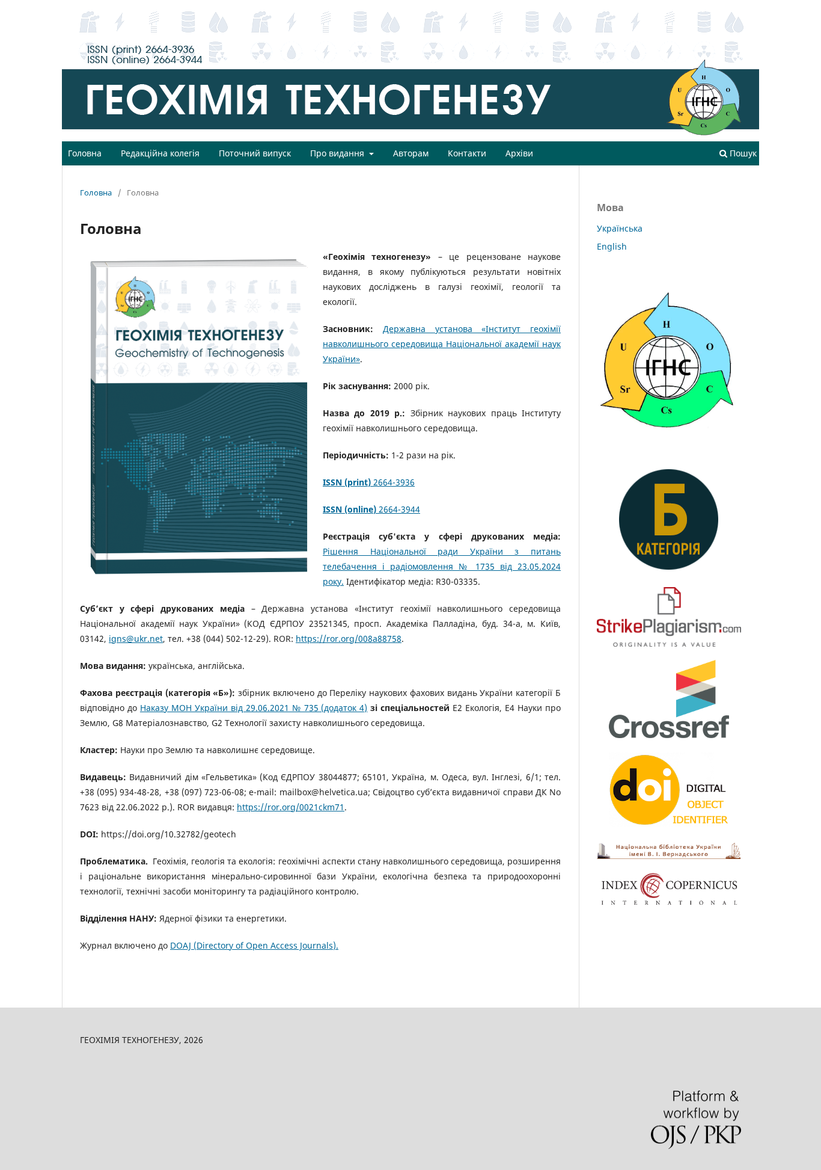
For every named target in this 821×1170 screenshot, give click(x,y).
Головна (85, 153)
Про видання (338, 153)
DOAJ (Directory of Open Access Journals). (254, 945)
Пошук (742, 153)
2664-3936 (369, 482)
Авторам (411, 153)
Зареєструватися (690, 9)
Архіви (519, 153)
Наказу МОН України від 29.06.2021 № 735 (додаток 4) (254, 707)
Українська (619, 228)
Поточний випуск (255, 153)
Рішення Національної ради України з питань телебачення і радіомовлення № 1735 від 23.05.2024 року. (442, 566)
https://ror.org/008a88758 (348, 638)
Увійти (747, 9)
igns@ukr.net (136, 638)
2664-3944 (371, 509)
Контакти (467, 153)
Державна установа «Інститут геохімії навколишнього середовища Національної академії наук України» (442, 344)
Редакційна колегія (160, 153)
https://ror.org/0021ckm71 (290, 807)
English (612, 246)
